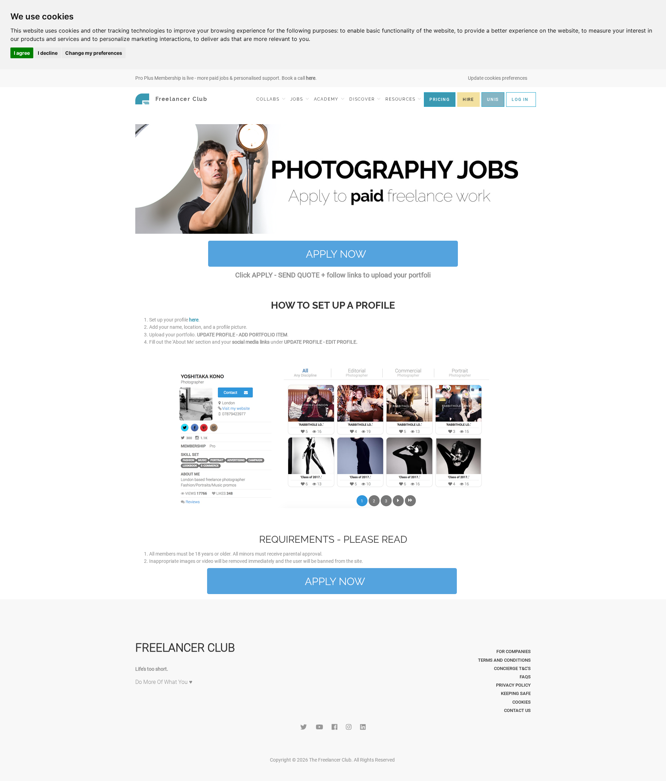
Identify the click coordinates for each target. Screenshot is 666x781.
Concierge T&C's (512, 668)
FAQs (525, 676)
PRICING (439, 99)
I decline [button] (48, 53)
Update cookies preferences (497, 78)
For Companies (513, 651)
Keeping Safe (516, 693)
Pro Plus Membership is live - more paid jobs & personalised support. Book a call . (226, 78)
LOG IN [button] (520, 99)
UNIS (493, 99)
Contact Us (517, 710)
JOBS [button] (297, 99)
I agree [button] (22, 53)
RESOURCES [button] (401, 99)
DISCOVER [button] (362, 99)
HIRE (468, 99)
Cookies (521, 702)
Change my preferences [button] (93, 53)
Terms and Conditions (504, 660)
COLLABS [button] (268, 99)
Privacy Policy (513, 685)
